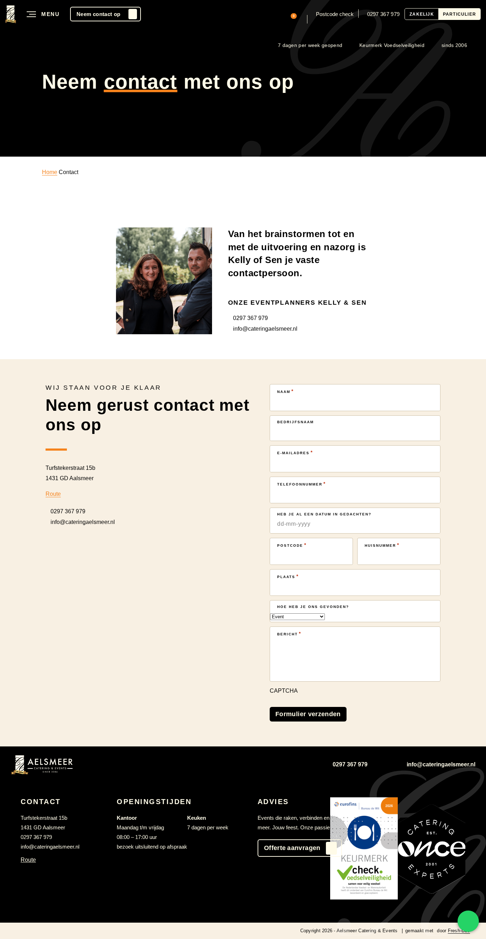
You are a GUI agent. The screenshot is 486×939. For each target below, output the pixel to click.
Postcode (292, 545)
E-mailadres (295, 452)
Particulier (459, 14)
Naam (285, 391)
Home (49, 172)
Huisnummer (382, 545)
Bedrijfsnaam (295, 422)
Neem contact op (98, 14)
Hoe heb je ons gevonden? (313, 607)
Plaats (288, 576)
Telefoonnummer (301, 484)
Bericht (289, 633)
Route (53, 494)
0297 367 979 (383, 14)
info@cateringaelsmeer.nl (265, 329)
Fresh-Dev (459, 930)
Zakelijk (422, 14)
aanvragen (292, 847)
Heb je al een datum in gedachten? (324, 514)
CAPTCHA (284, 691)
